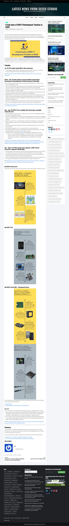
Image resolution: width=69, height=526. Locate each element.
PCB (56, 176)
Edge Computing (52, 144)
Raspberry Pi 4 (52, 184)
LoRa (62, 156)
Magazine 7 (38, 524)
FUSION (11, 1)
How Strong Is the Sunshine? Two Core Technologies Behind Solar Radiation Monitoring (55, 89)
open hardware (59, 170)
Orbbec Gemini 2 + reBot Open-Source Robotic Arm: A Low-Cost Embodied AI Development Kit (34, 506)
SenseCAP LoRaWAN (53, 193)
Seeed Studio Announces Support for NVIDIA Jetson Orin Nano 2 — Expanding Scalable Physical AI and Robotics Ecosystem (34, 496)
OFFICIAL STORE (6, 1)
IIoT (50, 150)
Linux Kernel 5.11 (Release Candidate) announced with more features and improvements (14, 459)
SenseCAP (57, 190)
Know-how (50, 114)
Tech (49, 122)
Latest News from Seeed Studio (34, 8)
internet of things (59, 153)
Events (59, 144)
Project (51, 181)
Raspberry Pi (57, 181)
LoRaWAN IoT (58, 159)
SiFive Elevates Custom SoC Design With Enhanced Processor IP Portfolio (21, 160)
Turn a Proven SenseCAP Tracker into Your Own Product (56, 84)
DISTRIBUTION (29, 1)
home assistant (57, 147)
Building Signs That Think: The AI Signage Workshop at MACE (56, 97)
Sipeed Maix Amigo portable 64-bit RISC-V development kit (17, 405)
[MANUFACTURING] (62, 1)
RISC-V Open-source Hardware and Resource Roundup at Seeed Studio (19, 438)
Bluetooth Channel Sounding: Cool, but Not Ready (34, 503)
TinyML (59, 199)
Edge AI (59, 141)
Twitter (26, 17)
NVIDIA (57, 167)
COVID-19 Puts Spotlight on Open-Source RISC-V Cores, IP (18, 140)
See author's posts (19, 449)
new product (52, 164)
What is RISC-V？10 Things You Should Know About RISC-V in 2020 (18, 437)
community (61, 139)
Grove (51, 147)
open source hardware (53, 173)
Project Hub (41, 17)
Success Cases (52, 199)
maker (59, 161)
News (7, 22)
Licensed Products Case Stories (54, 116)
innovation (51, 153)
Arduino (54, 139)
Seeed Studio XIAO (60, 187)
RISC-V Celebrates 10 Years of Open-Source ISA (24, 162)
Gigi (7, 29)
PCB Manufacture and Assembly (55, 179)
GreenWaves (21, 132)
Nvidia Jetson (52, 170)
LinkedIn (31, 17)
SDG (58, 184)
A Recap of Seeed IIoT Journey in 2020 (37, 458)
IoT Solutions (56, 156)
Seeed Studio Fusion (52, 120)
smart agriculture (53, 196)
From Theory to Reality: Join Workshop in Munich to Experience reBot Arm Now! (56, 101)
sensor (60, 193)
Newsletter (51, 167)
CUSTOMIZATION (16, 1)
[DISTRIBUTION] (64, 1)
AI (50, 139)
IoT (50, 156)
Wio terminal (52, 201)
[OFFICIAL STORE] (56, 1)
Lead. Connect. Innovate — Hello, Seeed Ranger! (55, 22)
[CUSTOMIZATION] (60, 1)
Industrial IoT (56, 150)
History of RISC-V (10, 104)
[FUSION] (58, 1)
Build (49, 109)
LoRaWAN (51, 159)
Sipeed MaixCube (8, 404)
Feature (49, 112)
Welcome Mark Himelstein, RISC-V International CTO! (29, 143)
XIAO (58, 201)
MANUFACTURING (23, 1)
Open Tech (51, 176)
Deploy (49, 110)
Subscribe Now (63, 77)
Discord (35, 17)
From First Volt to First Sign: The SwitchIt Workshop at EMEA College (56, 94)
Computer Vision (52, 141)
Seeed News (51, 187)
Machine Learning (52, 161)
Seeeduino (51, 190)
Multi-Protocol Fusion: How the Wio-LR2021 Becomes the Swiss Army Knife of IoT (33, 500)
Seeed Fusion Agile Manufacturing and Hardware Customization (55, 59)
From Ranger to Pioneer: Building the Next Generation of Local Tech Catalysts (33, 509)
